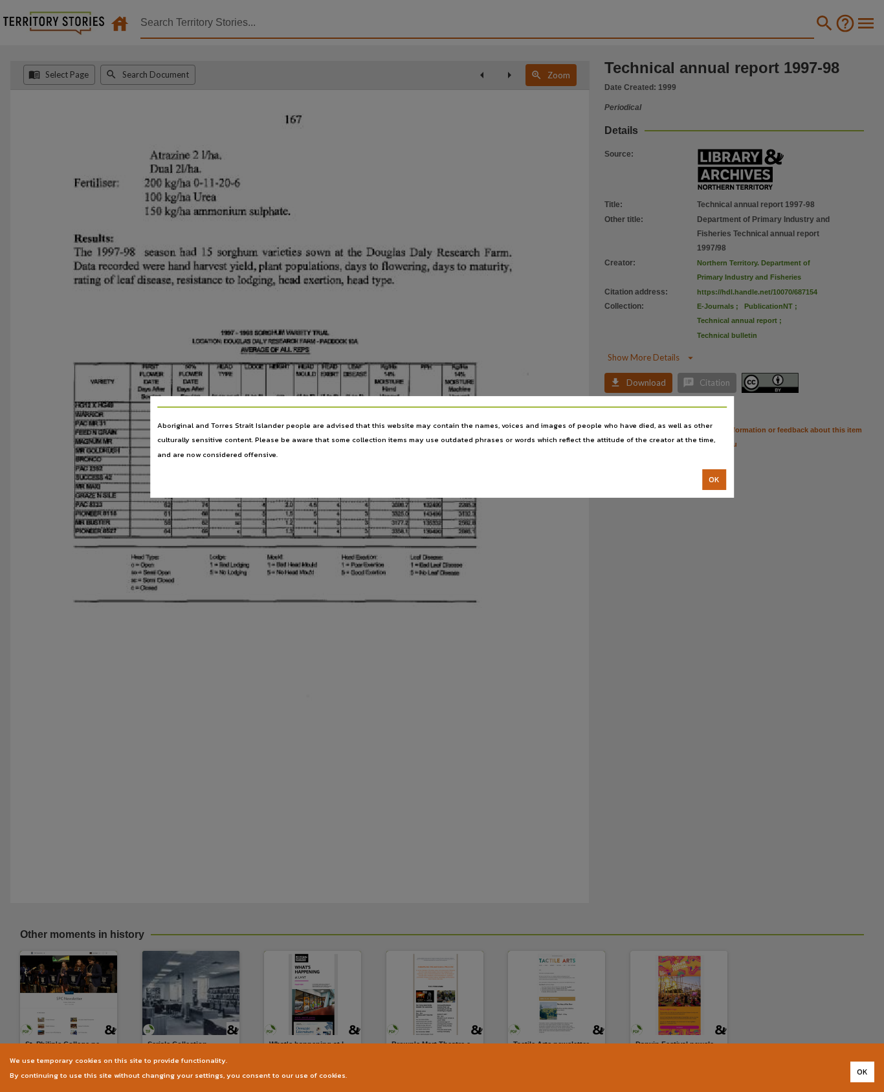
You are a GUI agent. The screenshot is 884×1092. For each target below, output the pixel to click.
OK (714, 479)
